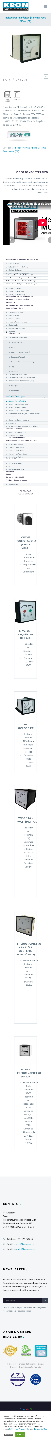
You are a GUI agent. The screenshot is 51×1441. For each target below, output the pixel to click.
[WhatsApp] (31, 1409)
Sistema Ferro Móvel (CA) (17, 401)
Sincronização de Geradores (18, 420)
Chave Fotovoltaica (15, 463)
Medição (14, 386)
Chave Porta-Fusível (15, 457)
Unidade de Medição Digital (18, 273)
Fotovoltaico (11, 459)
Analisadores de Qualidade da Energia (21, 284)
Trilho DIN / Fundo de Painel (18, 267)
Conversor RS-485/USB (15, 477)
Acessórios (12, 423)
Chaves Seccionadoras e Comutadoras (21, 440)
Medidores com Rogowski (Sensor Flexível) (23, 278)
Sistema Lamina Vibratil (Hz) (18, 410)
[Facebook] (20, 1409)
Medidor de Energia (15, 270)
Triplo (13, 367)
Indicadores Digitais (14, 428)
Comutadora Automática (17, 454)
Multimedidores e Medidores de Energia (22, 259)
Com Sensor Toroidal (15, 312)
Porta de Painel (13, 264)
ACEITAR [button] (20, 1434)
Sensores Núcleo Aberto (16, 328)
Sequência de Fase (15, 417)
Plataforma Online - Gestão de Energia (21, 281)
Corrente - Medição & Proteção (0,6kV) (21, 377)
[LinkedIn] (24, 1409)
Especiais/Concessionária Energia (23, 362)
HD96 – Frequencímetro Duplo (29, 1073)
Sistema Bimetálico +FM (17, 407)
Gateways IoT (11, 302)
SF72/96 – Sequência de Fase (25, 634)
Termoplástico (16, 342)
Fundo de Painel (14, 319)
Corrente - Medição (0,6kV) (17, 337)
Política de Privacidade (19, 1429)
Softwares (10, 471)
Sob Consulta (13, 484)
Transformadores (13, 333)
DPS (9, 466)
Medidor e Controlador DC (17, 432)
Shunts (8, 474)
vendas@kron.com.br (23, 1244)
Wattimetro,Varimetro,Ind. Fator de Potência (24, 414)
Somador (11, 331)
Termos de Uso (40, 1429)
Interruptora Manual (15, 444)
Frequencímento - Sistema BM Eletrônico (23, 426)
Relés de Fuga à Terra (14, 308)
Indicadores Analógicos (25, 147)
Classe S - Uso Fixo (14, 288)
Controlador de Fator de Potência (19, 305)
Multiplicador (13, 325)
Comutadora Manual (16, 448)
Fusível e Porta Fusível (16, 469)
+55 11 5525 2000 (25, 1239)
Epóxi (13, 347)
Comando (15, 390)
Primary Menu (45, 7)
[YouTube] (27, 1409)
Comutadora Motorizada (17, 451)
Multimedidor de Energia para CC (19, 296)
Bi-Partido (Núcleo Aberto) (20, 352)
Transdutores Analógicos (16, 437)
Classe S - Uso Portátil (16, 291)
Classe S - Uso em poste (16, 294)
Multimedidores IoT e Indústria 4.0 (19, 275)
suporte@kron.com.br (24, 1249)
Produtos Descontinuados (16, 480)
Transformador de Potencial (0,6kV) (21, 380)
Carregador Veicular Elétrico (17, 299)
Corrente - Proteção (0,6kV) (17, 374)
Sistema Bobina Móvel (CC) (18, 404)
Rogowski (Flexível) (18, 357)
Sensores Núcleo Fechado (17, 322)
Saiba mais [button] (8, 1434)
